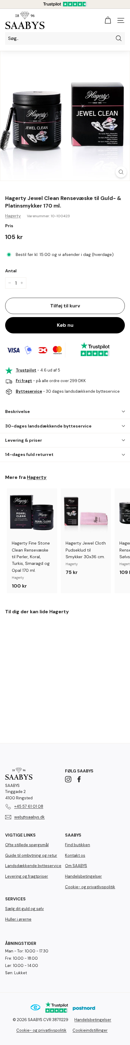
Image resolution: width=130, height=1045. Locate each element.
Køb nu (65, 325)
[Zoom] (121, 172)
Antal (11, 271)
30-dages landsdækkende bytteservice (48, 426)
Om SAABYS (76, 865)
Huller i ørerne (18, 919)
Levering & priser (23, 440)
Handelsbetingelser (83, 876)
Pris (9, 225)
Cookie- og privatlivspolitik (90, 886)
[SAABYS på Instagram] (68, 779)
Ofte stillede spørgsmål (27, 844)
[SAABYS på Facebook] (79, 779)
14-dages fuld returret (29, 454)
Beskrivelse (17, 411)
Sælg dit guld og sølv (24, 908)
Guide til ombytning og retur (31, 855)
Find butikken (77, 844)
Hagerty (13, 215)
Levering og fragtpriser (26, 876)
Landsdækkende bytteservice (33, 865)
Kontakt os (75, 855)
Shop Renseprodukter (65, 1023)
